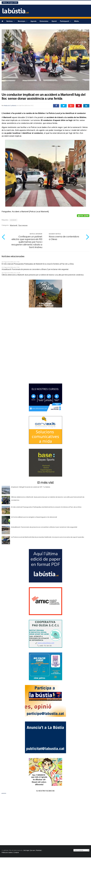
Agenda (33, 21)
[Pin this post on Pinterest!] (79, 105)
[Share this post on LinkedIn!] (86, 105)
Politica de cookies (7, 852)
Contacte (16, 852)
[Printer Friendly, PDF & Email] (83, 215)
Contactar (5, 26)
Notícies (9, 21)
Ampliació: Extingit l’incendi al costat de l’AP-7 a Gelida (30, 487)
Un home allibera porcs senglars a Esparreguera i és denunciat (34, 517)
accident (13, 220)
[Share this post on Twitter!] (64, 105)
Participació (64, 21)
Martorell (13, 225)
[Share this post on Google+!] (71, 105)
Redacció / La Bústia (10, 105)
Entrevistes (44, 21)
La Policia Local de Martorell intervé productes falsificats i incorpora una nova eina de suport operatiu (47, 537)
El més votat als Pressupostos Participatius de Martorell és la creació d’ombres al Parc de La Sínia (38, 264)
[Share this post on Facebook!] (56, 105)
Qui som (32, 850)
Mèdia (76, 21)
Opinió (54, 21)
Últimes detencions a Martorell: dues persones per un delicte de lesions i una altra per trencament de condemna (42, 275)
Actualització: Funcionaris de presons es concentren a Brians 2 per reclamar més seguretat (35, 269)
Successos (23, 225)
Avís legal (26, 850)
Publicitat (38, 850)
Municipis (22, 21)
